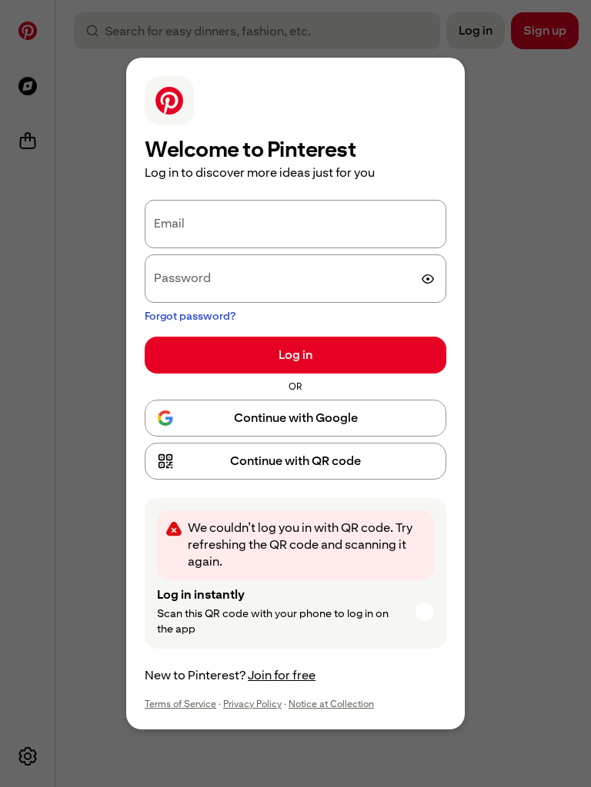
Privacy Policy (252, 704)
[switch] (428, 279)
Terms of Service (180, 704)
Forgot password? (190, 316)
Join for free (282, 675)
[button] (295, 461)
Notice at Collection (331, 704)
